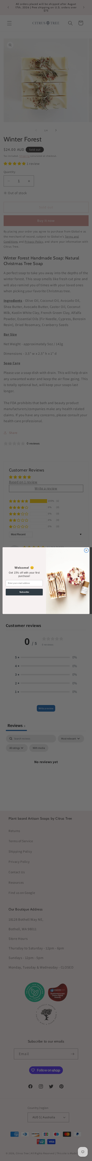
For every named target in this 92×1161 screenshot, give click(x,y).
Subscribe (24, 592)
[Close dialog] (86, 550)
